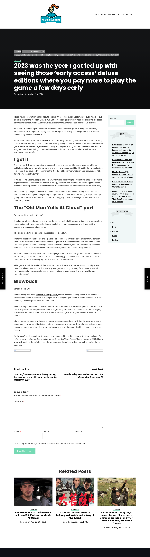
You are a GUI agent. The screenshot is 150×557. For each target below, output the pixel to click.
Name (17, 431)
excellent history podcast (46, 295)
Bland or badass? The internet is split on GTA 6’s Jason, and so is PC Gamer (122, 174)
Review (129, 14)
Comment (19, 401)
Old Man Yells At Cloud (46, 140)
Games (111, 14)
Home (96, 14)
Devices (120, 14)
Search (113, 118)
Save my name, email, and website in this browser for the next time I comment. (51, 443)
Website (78, 431)
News (103, 14)
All (113, 223)
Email (47, 431)
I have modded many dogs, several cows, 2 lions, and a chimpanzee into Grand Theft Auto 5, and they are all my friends (123, 196)
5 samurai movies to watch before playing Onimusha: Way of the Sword (122, 184)
